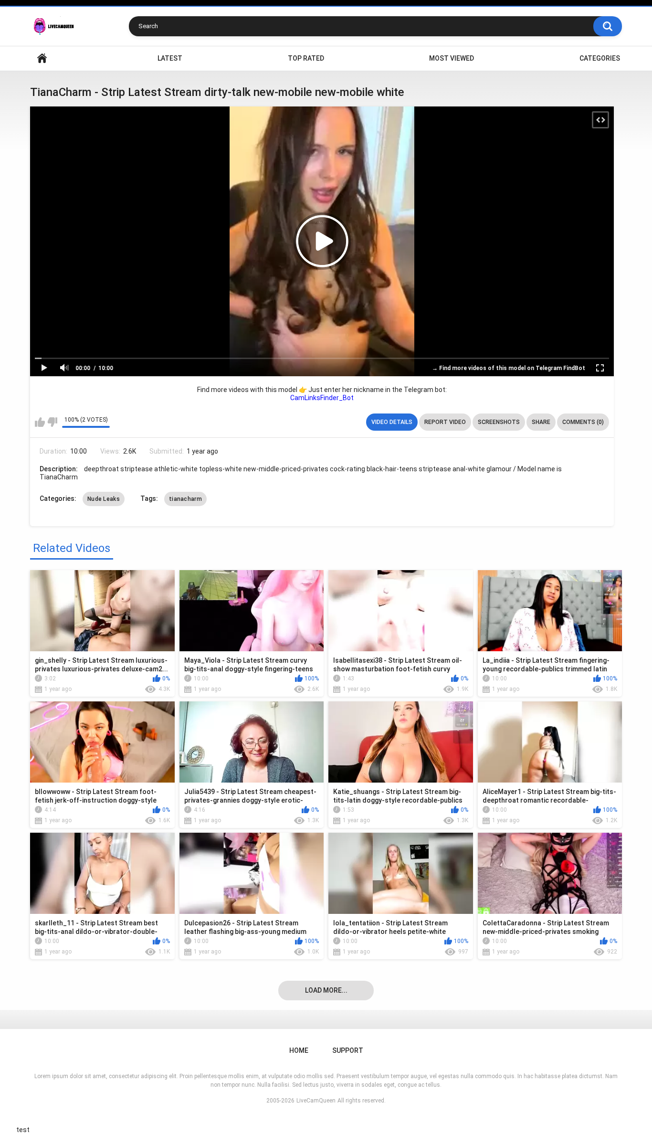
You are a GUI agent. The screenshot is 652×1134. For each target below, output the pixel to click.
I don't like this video (52, 422)
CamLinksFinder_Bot (322, 398)
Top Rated (306, 58)
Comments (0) (583, 422)
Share (541, 422)
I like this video (40, 422)
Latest (170, 58)
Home (42, 58)
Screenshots (499, 422)
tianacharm (185, 499)
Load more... (326, 990)
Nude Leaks (103, 499)
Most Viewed (451, 58)
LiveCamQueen (316, 1100)
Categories (599, 58)
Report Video (445, 422)
